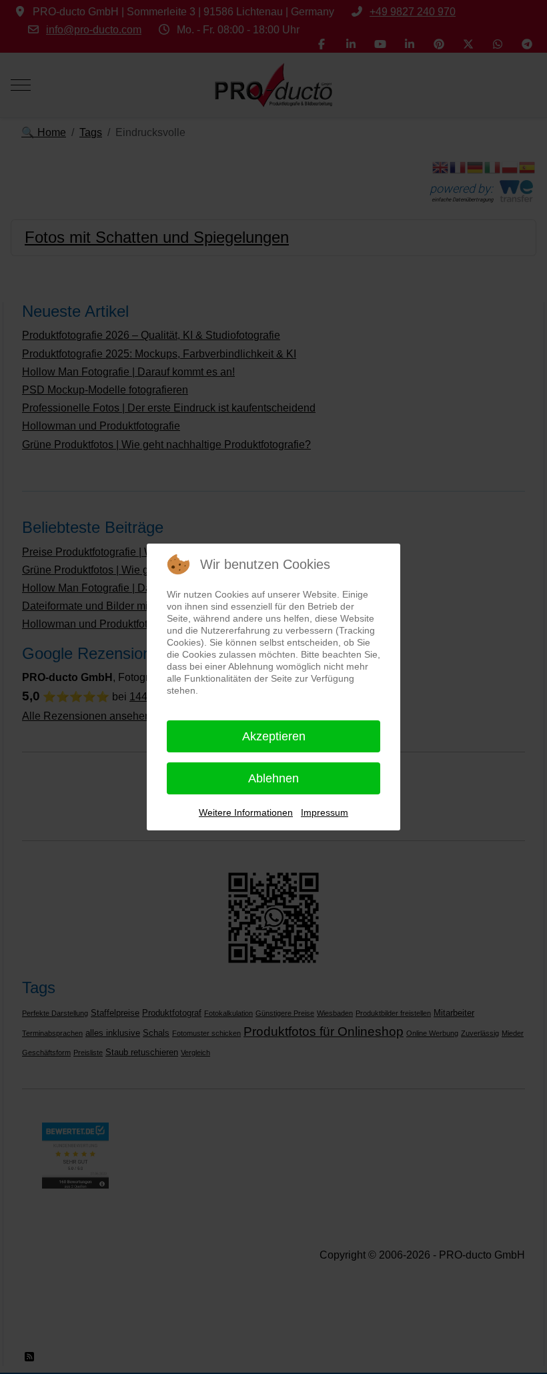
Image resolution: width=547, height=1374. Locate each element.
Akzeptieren (274, 736)
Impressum (324, 812)
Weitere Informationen (246, 812)
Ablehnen (273, 778)
